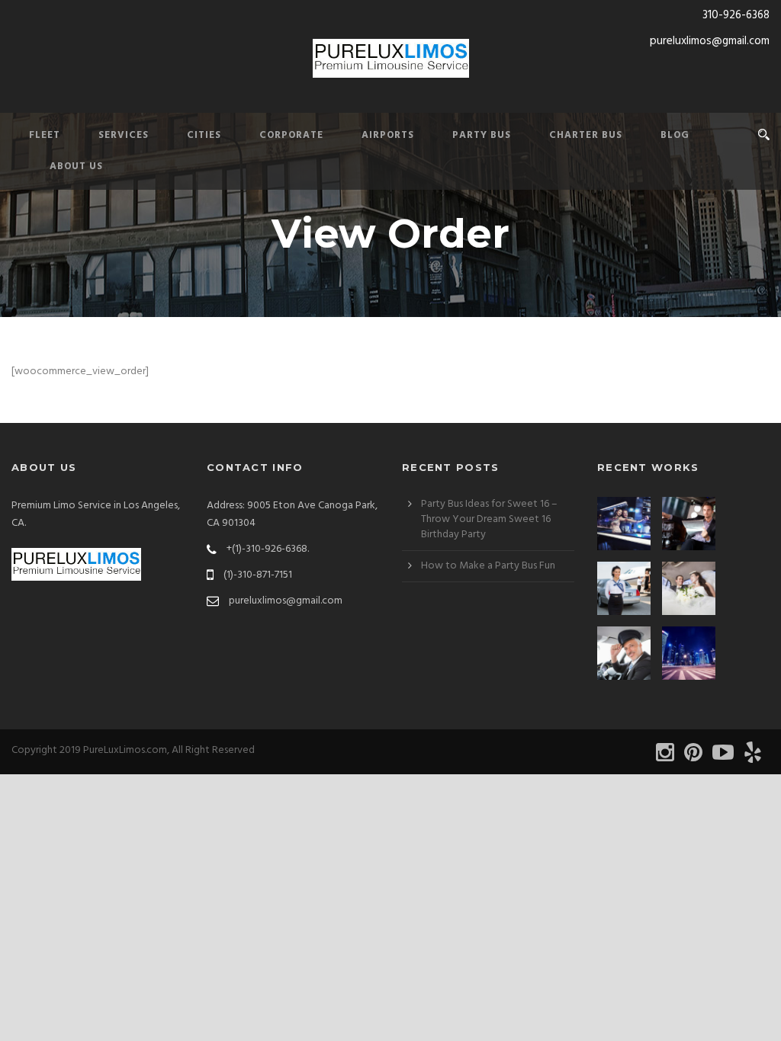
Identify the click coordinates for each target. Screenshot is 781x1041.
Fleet (44, 135)
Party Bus (481, 135)
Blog (674, 135)
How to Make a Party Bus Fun (488, 566)
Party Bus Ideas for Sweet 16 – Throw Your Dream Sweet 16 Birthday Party (489, 519)
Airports (388, 135)
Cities (204, 135)
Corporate (291, 135)
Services (123, 135)
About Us (76, 167)
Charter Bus (585, 135)
